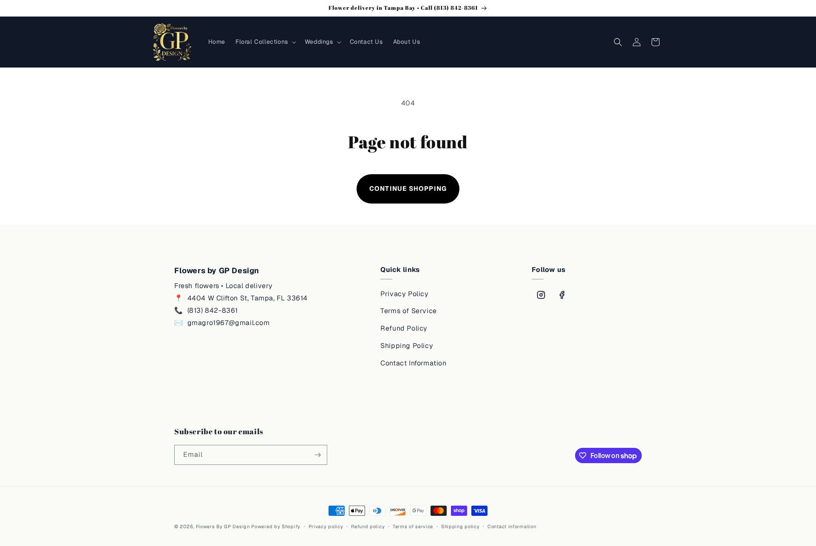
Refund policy (368, 526)
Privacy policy (326, 526)
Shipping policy (460, 526)
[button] (265, 42)
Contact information (511, 526)
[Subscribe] (317, 455)
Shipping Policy (406, 345)
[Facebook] (561, 295)
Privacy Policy (404, 293)
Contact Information (413, 363)
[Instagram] (541, 295)
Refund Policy (404, 328)
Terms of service (413, 526)
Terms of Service (408, 310)
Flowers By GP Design (223, 526)
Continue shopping (408, 188)
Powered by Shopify (275, 526)
